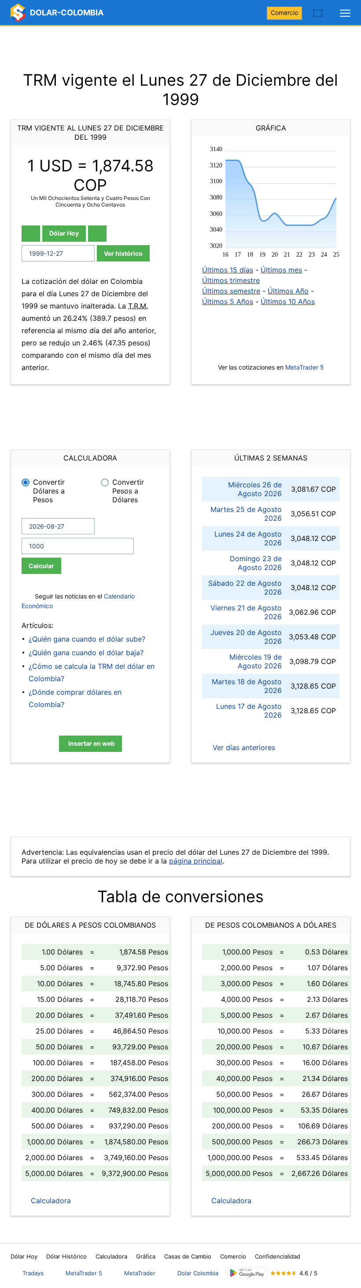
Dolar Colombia (197, 1273)
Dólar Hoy (64, 233)
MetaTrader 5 (304, 367)
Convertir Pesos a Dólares (128, 491)
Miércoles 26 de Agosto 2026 (255, 489)
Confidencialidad (277, 1256)
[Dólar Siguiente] (97, 233)
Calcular (41, 566)
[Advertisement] (180, 48)
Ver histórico (123, 253)
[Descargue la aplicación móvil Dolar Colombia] (247, 1273)
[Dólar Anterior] (31, 233)
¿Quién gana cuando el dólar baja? (86, 652)
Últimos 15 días (227, 269)
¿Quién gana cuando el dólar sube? (87, 639)
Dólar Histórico (66, 1256)
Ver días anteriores (242, 747)
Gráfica (145, 1256)
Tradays (33, 1273)
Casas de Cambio (187, 1256)
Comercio (284, 12)
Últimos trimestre (231, 280)
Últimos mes (281, 269)
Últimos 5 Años (227, 301)
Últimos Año (288, 291)
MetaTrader (139, 1273)
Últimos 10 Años (288, 301)
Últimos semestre (231, 291)
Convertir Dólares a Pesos (49, 491)
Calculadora (50, 1200)
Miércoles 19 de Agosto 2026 (255, 661)
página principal (195, 860)
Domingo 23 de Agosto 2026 (256, 563)
